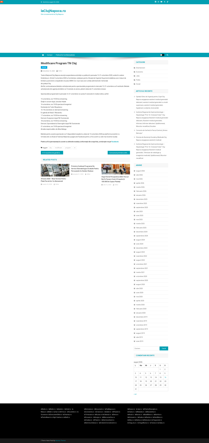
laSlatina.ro (138, 420)
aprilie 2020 (140, 301)
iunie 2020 (139, 292)
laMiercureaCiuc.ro (108, 417)
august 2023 (140, 252)
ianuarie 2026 (141, 195)
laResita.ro (148, 417)
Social (44, 67)
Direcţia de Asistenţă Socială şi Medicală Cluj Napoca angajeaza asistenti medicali (151, 138)
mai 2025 (139, 219)
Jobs (138, 76)
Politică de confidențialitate (65, 55)
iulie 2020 (139, 288)
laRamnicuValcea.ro (91, 423)
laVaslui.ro (131, 412)
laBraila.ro (140, 417)
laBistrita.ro (157, 414)
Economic (139, 72)
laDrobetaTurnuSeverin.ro (108, 423)
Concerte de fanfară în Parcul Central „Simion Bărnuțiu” (151, 131)
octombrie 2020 (141, 276)
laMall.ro (50, 412)
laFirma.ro (62, 412)
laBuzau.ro (98, 414)
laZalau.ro (161, 423)
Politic (138, 80)
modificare (58, 148)
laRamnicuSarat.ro (107, 420)
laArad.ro (130, 414)
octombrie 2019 (141, 325)
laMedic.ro (52, 409)
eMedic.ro (44, 409)
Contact (49, 55)
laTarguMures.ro (143, 423)
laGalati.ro (107, 412)
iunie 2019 (139, 341)
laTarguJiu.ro (132, 423)
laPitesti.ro (96, 420)
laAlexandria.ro (150, 412)
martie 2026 (140, 187)
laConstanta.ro (89, 412)
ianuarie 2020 (141, 313)
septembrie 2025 (142, 207)
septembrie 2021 (142, 268)
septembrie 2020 (142, 280)
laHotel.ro (67, 409)
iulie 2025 (139, 211)
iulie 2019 (139, 337)
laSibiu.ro (130, 420)
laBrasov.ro (131, 409)
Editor (60, 71)
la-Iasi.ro (139, 409)
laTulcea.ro (154, 423)
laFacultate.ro (72, 412)
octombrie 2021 (141, 264)
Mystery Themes (61, 440)
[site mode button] (162, 55)
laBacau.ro (138, 414)
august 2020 (140, 284)
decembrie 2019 (141, 317)
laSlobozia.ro (146, 420)
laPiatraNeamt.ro (47, 417)
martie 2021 (140, 272)
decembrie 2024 (141, 232)
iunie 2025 (139, 215)
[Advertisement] (104, 36)
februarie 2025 (141, 228)
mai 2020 (139, 297)
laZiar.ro (56, 412)
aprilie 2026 (140, 183)
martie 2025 (140, 223)
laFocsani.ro (88, 417)
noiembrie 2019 (141, 321)
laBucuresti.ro (99, 409)
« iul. (135, 394)
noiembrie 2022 (141, 256)
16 (165, 377)
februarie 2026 (141, 191)
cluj (50, 148)
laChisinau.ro (67, 414)
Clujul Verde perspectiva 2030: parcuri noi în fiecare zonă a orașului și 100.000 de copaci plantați (115, 179)
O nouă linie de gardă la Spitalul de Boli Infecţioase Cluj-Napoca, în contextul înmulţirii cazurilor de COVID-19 (53, 153)
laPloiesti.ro (116, 412)
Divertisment (140, 68)
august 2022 (140, 260)
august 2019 (140, 333)
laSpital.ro (60, 409)
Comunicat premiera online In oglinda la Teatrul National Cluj (119, 153)
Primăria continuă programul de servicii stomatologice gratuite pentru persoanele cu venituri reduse (85, 168)
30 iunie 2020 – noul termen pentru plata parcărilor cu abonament (53, 180)
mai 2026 (139, 179)
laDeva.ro (115, 414)
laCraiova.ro (99, 412)
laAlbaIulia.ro (140, 412)
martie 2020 (140, 305)
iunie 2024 (139, 244)
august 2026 (140, 171)
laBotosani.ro (132, 417)
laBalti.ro (67, 417)
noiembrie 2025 (141, 203)
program (68, 148)
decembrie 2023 (141, 248)
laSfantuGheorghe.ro (150, 409)
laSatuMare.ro (157, 417)
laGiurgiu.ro (97, 417)
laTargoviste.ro (157, 420)
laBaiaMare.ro (148, 414)
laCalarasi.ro (106, 414)
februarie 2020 (141, 309)
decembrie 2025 (141, 199)
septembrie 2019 (142, 329)
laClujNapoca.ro (53, 11)
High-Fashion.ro (58, 417)
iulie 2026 (139, 175)
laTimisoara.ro (89, 414)
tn (74, 148)
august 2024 (140, 240)
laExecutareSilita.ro (55, 414)
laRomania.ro (88, 409)
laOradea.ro (88, 420)
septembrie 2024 (142, 236)
